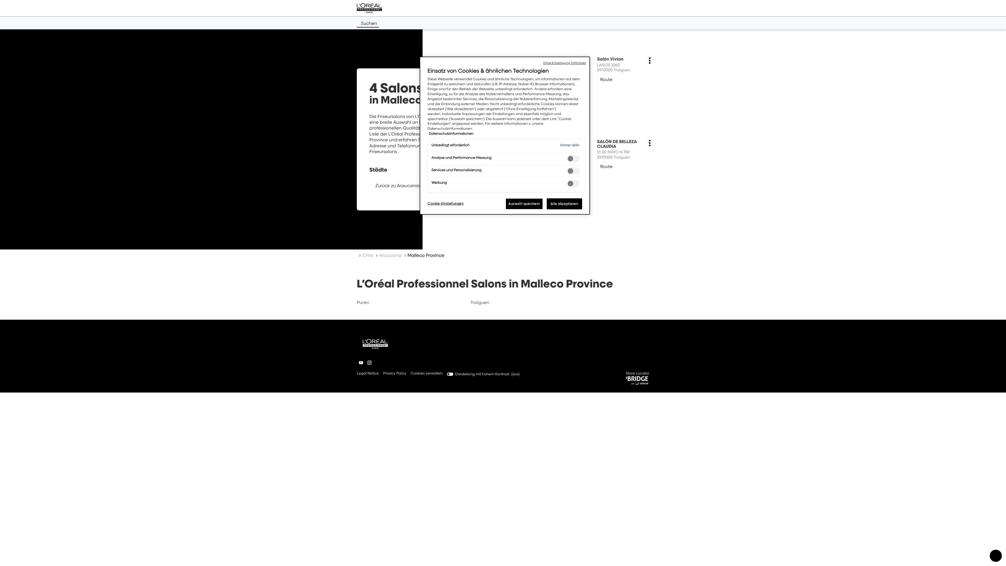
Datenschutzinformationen (451, 134)
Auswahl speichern (524, 204)
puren (363, 302)
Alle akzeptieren (564, 204)
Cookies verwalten (427, 373)
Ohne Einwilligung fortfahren (564, 63)
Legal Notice (368, 374)
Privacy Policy (395, 374)
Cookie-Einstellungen (445, 203)
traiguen (480, 302)
